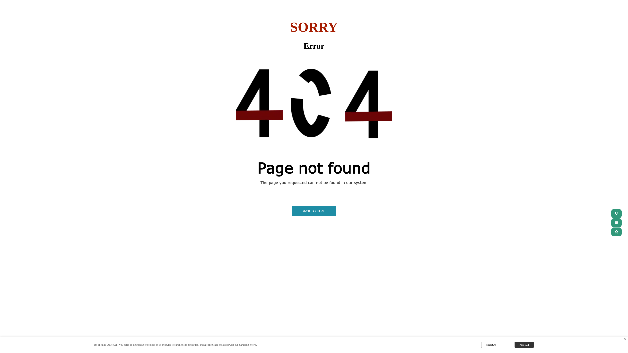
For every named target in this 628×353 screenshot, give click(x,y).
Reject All (491, 345)
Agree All (524, 345)
